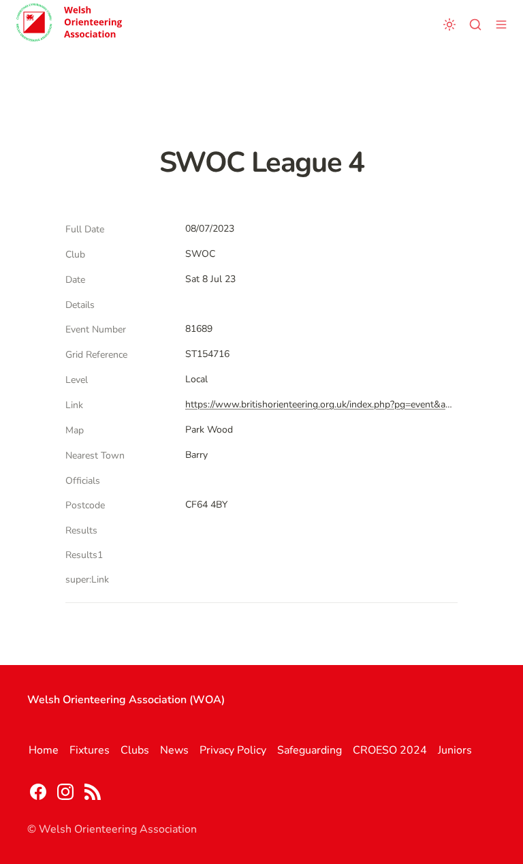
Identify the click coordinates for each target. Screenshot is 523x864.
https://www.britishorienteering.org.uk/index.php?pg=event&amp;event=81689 (318, 404)
